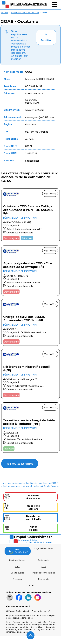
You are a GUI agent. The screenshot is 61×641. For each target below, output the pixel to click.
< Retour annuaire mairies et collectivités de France (29, 486)
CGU (17, 566)
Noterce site (33, 528)
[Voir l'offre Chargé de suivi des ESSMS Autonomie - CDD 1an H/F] (30, 322)
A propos (17, 579)
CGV (43, 566)
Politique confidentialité (44, 573)
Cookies (30, 585)
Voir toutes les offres (19, 463)
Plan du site (43, 579)
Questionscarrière (33, 507)
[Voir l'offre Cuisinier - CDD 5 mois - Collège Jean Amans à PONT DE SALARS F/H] (30, 215)
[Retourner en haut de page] (31, 635)
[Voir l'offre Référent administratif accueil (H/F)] (30, 374)
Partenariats (43, 560)
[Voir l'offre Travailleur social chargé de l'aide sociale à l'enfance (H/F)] (30, 428)
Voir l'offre (50, 193)
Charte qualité (17, 573)
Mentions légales (17, 560)
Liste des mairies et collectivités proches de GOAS (29, 483)
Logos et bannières (43, 548)
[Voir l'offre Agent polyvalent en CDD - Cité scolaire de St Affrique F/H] (30, 271)
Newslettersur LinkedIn (33, 518)
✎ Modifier (46, 37)
